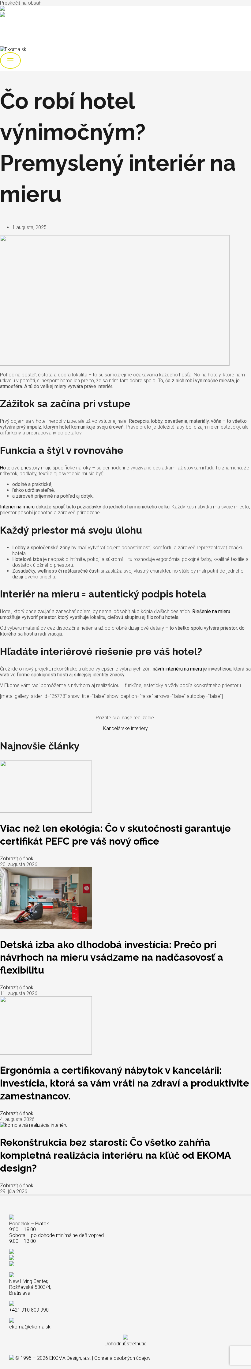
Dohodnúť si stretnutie (23, 21)
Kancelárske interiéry (125, 728)
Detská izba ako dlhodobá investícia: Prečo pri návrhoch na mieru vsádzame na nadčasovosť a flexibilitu (111, 957)
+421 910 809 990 (24, 9)
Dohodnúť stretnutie (126, 1344)
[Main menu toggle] (10, 60)
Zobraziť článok (16, 858)
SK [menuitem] (15, 31)
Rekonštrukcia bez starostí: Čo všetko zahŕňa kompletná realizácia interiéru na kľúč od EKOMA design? (115, 1155)
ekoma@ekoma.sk (25, 15)
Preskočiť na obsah (20, 3)
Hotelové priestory (20, 468)
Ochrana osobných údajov (122, 1358)
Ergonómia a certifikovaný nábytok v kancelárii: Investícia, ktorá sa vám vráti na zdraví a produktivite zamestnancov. (124, 1082)
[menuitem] (15, 31)
